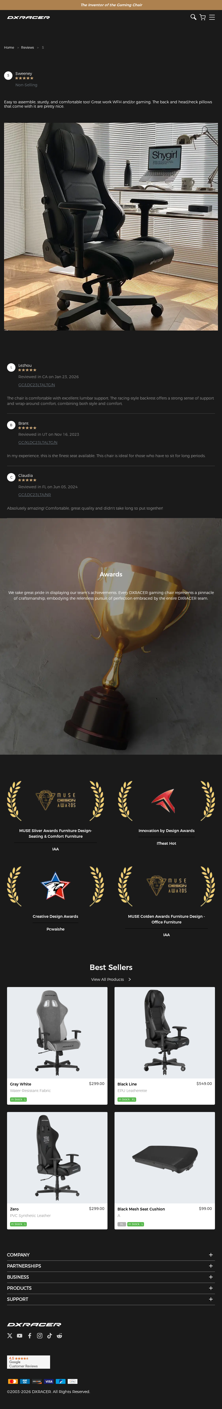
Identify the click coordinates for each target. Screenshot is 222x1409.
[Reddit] (62, 1336)
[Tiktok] (52, 1336)
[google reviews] (28, 1361)
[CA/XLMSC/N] (165, 1157)
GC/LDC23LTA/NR (34, 494)
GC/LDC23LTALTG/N (36, 384)
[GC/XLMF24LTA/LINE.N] (165, 1032)
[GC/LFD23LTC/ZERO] (57, 1157)
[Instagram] (42, 1336)
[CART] (202, 17)
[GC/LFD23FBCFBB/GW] (57, 1032)
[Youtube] (22, 1336)
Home (9, 47)
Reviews (27, 47)
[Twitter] (12, 1336)
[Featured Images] (111, 227)
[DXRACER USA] (98, 17)
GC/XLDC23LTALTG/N (37, 442)
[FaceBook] (32, 1336)
